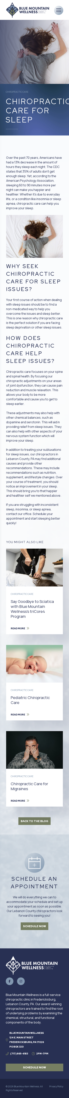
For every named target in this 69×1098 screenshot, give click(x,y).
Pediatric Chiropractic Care (30, 700)
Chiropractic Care (17, 91)
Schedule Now (34, 926)
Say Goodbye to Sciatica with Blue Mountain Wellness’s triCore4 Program (32, 609)
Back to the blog (34, 821)
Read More (18, 628)
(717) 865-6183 (19, 1053)
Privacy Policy (56, 1086)
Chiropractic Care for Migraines (29, 786)
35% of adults (32, 171)
